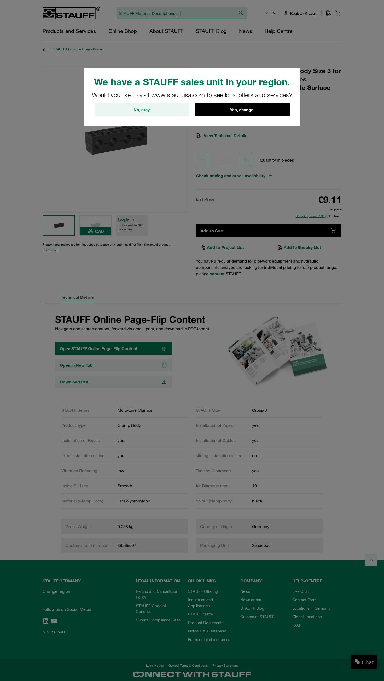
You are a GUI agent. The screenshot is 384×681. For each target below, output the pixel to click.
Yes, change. (242, 109)
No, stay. (141, 109)
